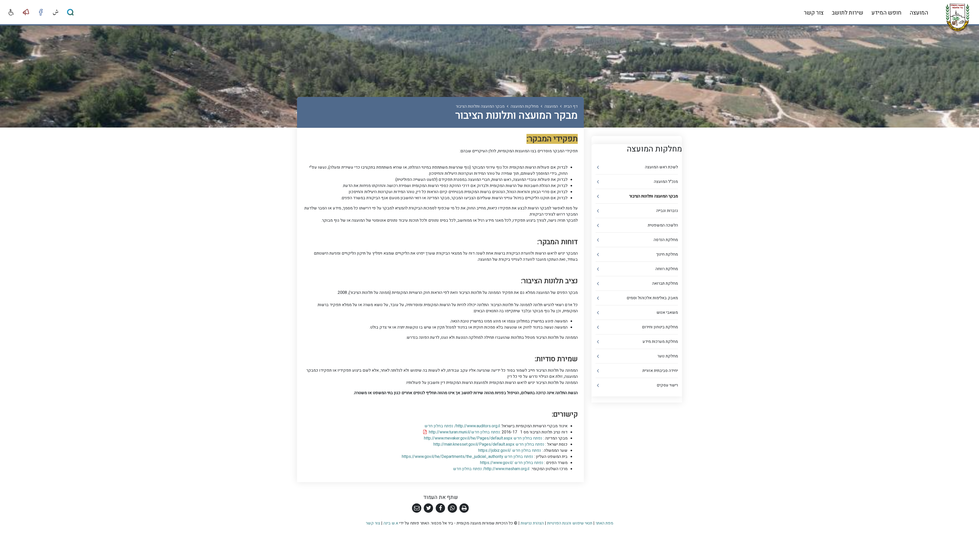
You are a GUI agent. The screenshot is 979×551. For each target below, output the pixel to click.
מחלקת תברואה (665, 283)
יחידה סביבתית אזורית (660, 371)
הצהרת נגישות (532, 523)
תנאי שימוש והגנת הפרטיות (569, 523)
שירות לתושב (847, 13)
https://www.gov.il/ (512, 463)
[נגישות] (11, 12)
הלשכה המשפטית (663, 225)
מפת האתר (604, 523)
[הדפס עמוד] (464, 508)
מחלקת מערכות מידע (660, 342)
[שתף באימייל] (416, 508)
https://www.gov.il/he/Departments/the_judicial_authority (468, 457)
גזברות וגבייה (667, 211)
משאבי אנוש (667, 312)
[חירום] (26, 12)
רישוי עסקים (667, 385)
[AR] (55, 12)
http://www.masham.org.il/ (490, 469)
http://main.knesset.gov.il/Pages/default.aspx (489, 444)
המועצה (919, 13)
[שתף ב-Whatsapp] (452, 508)
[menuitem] (919, 13)
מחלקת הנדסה (666, 240)
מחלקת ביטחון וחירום (660, 327)
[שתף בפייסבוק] (440, 508)
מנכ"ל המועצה (666, 182)
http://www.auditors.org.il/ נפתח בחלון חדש (461, 426)
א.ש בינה (390, 523)
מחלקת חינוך (667, 254)
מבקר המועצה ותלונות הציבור (653, 196)
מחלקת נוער (668, 356)
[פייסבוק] (41, 12)
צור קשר (813, 13)
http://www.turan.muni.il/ (463, 432)
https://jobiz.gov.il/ (510, 450)
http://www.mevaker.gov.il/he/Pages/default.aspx (483, 438)
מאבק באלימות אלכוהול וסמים (652, 298)
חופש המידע (886, 13)
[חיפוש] (70, 12)
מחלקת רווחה (666, 269)
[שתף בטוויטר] (428, 508)
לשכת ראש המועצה (661, 167)
